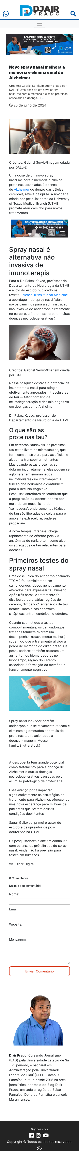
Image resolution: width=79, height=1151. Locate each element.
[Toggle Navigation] (39, 24)
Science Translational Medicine (44, 295)
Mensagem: (18, 939)
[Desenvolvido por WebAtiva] (39, 1147)
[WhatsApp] (6, 14)
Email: (13, 909)
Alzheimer (21, 189)
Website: (15, 924)
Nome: (14, 894)
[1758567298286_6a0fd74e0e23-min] (39, 231)
